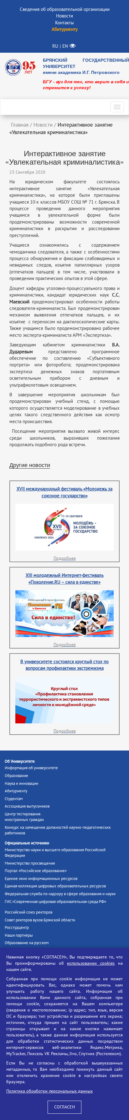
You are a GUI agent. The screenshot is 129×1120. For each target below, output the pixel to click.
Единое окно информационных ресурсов (41, 878)
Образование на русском (27, 942)
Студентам (14, 798)
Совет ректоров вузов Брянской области (40, 920)
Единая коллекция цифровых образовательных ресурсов (55, 886)
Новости (64, 16)
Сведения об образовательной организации (65, 9)
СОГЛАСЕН (64, 1107)
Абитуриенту (16, 791)
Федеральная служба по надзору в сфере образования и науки (60, 893)
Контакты (64, 23)
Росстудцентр (17, 927)
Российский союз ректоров (28, 912)
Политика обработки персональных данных (49, 1091)
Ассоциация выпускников (27, 806)
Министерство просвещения (30, 863)
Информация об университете (31, 767)
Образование (16, 775)
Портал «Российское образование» (36, 870)
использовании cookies (91, 963)
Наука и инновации (21, 783)
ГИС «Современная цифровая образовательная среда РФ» (55, 901)
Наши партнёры (19, 935)
